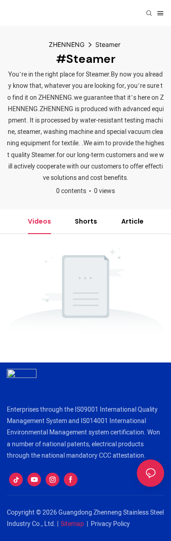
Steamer (107, 44)
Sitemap (72, 524)
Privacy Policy (110, 524)
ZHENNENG (66, 44)
